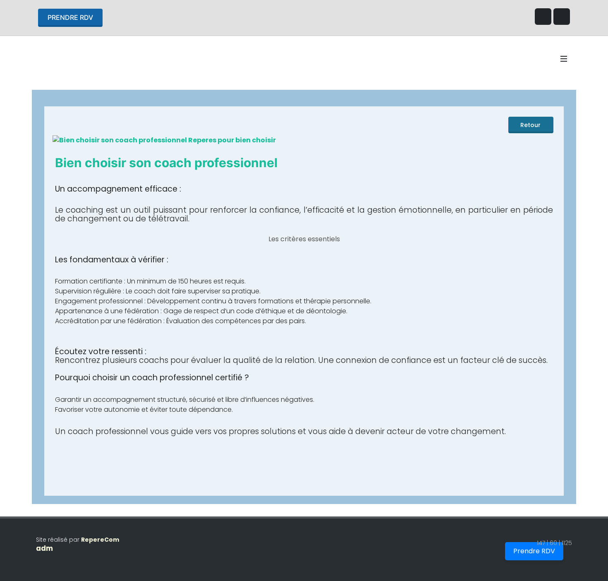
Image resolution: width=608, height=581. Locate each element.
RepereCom (100, 539)
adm (44, 548)
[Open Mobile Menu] (563, 58)
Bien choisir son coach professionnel (166, 162)
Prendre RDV (70, 17)
